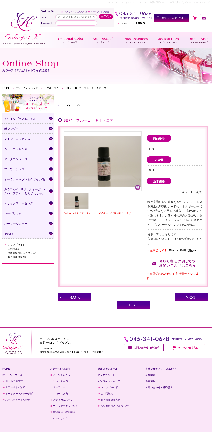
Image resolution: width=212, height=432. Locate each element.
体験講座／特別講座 (64, 412)
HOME (6, 88)
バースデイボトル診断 (17, 399)
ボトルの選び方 (14, 381)
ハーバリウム (60, 418)
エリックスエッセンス (65, 406)
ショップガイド (16, 244)
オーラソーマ (60, 387)
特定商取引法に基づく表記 (22, 252)
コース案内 (61, 381)
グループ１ (52, 88)
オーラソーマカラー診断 (19, 393)
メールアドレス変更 (100, 12)
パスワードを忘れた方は (75, 12)
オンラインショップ (27, 88)
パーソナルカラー (63, 375)
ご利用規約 (14, 248)
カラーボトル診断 (15, 387)
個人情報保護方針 (18, 257)
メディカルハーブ (63, 399)
